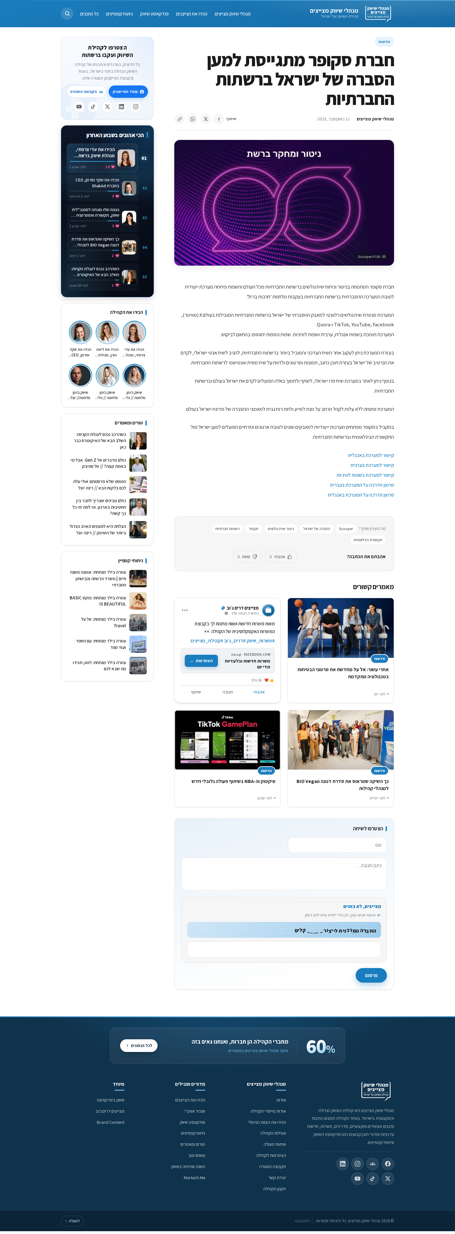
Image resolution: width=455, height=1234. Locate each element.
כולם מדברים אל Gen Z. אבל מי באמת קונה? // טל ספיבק (98, 463)
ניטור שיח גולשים (281, 528)
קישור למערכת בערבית (372, 465)
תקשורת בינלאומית (367, 539)
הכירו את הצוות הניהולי (267, 1122)
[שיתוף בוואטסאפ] (192, 119)
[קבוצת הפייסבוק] (372, 1164)
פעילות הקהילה (273, 1133)
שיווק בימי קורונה (110, 1100)
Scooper (346, 528)
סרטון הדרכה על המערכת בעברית (362, 484)
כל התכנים (89, 13)
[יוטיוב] (79, 106)
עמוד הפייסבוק (125, 91)
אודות (281, 1100)
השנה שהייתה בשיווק (188, 1166)
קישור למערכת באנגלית (371, 455)
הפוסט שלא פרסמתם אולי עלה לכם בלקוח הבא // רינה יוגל (99, 484)
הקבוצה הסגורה (83, 91)
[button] (67, 13)
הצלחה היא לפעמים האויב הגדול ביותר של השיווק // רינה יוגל (98, 529)
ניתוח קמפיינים (119, 13)
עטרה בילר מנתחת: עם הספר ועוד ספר (101, 644)
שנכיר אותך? (194, 1111)
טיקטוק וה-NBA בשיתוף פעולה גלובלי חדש (233, 781)
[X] (107, 106)
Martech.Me (194, 1177)
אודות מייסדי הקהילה (268, 1111)
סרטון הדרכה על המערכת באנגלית (361, 494)
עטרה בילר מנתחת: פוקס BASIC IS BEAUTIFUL (98, 601)
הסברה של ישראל (316, 528)
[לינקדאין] (121, 106)
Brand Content (110, 1122)
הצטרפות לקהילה (271, 1155)
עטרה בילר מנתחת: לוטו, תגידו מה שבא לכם (99, 665)
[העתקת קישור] (179, 119)
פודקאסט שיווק (154, 13)
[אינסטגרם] (135, 106)
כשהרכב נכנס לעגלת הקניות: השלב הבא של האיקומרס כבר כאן (100, 440)
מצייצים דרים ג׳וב (110, 1111)
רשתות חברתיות (227, 528)
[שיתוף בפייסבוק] (218, 119)
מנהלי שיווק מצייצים (334, 11)
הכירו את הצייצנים (191, 13)
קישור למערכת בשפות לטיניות (365, 474)
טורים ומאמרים (192, 1144)
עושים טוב (196, 1155)
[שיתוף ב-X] (205, 119)
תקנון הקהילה (274, 1189)
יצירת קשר (277, 1177)
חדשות (384, 41)
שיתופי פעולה (275, 1144)
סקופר (253, 528)
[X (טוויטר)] (388, 1178)
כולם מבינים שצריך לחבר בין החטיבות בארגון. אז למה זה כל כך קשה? (99, 507)
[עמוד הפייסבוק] (388, 1164)
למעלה (72, 1220)
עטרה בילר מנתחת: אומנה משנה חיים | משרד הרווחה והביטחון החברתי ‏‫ (98, 578)
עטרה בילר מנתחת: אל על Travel (103, 622)
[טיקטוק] (93, 106)
